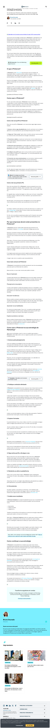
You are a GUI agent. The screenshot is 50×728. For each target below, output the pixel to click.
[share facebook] (8, 23)
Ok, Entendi (30, 725)
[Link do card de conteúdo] (13, 659)
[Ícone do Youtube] (7, 705)
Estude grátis (35, 63)
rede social (18, 72)
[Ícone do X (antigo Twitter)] (13, 705)
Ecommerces (21, 323)
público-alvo (10, 352)
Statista (33, 88)
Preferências (19, 725)
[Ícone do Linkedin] (10, 705)
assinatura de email (23, 466)
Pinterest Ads (34, 492)
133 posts (5, 621)
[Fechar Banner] (49, 2)
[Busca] (46, 7)
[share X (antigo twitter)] (12, 23)
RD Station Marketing (27, 578)
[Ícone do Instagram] (4, 705)
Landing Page (12, 210)
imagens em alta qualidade (13, 389)
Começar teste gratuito (24, 598)
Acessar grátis (35, 176)
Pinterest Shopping (30, 441)
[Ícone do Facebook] (15, 705)
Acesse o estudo (18, 3)
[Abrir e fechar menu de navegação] (4, 6)
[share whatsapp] (20, 23)
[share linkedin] (16, 23)
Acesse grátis (35, 379)
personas (39, 369)
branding (20, 229)
